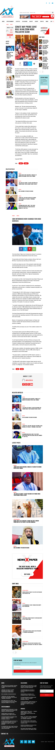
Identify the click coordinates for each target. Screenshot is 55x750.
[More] (34, 64)
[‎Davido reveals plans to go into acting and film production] (40, 41)
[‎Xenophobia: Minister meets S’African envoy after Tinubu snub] (40, 52)
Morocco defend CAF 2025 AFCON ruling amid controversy (28, 726)
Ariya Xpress (11, 31)
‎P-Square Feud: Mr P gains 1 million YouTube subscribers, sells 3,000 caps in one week (9, 727)
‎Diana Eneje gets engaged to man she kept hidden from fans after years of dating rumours (10, 84)
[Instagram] (49, 2)
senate (26, 163)
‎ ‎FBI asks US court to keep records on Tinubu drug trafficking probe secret (9, 70)
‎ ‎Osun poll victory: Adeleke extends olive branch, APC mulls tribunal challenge (27, 199)
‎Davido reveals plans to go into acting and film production (46, 42)
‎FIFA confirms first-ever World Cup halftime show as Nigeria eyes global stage (29, 721)
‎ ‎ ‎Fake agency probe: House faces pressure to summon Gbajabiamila (45, 59)
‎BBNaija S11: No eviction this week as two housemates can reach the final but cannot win (46, 66)
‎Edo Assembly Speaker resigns (10, 97)
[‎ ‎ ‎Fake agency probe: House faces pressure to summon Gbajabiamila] (40, 59)
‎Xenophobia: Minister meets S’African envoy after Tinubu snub (45, 52)
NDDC (21, 163)
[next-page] (43, 72)
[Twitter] (12, 35)
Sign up (44, 90)
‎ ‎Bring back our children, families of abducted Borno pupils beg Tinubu (10, 55)
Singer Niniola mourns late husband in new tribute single (8, 714)
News (11, 24)
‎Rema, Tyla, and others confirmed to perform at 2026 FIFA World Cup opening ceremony (29, 717)
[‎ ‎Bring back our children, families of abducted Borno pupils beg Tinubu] (10, 48)
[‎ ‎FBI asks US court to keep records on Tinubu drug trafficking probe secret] (10, 63)
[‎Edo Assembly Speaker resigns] (10, 92)
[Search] (52, 12)
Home (7, 24)
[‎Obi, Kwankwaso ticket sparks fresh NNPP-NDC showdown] (40, 47)
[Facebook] (46, 2)
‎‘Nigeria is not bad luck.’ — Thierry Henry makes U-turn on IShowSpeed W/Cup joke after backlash (29, 713)
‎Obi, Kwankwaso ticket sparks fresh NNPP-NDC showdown (45, 47)
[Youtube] (52, 2)
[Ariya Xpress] (7, 31)
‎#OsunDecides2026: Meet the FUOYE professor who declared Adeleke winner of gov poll (27, 207)
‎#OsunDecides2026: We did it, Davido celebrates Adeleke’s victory (28, 690)
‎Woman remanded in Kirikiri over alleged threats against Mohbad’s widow (9, 717)
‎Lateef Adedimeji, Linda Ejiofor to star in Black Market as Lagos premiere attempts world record (9, 723)
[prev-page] (40, 72)
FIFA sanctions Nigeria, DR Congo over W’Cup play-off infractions (28, 729)
